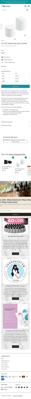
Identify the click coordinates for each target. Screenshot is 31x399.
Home (2, 40)
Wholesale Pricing (6, 125)
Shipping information (6, 122)
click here (19, 107)
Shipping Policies (5, 361)
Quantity (3, 66)
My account (4, 369)
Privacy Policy (4, 363)
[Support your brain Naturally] (15, 316)
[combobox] (15, 9)
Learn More (15, 253)
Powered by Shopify (17, 395)
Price (2, 50)
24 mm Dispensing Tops (17, 154)
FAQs (2, 358)
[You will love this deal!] (15, 221)
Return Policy (4, 365)
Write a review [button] (15, 141)
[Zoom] (25, 35)
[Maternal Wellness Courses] (15, 271)
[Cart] (25, 6)
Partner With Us (5, 367)
